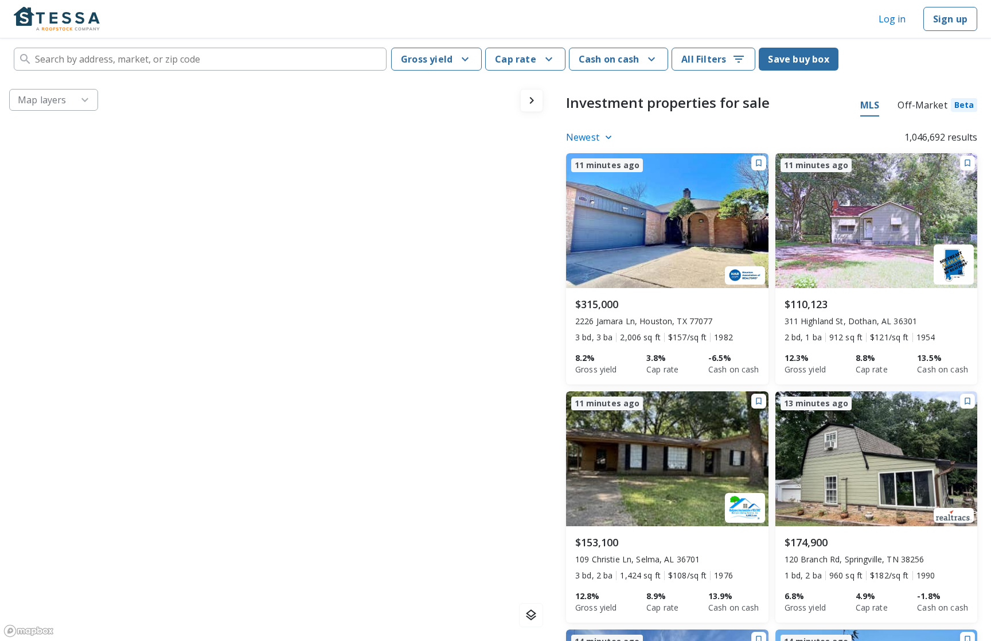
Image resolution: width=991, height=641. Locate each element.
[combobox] (200, 59)
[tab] (937, 106)
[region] (276, 360)
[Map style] (531, 615)
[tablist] (918, 106)
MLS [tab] (869, 105)
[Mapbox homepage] (28, 631)
